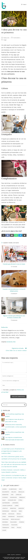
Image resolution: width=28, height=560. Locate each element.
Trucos (19, 527)
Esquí (4, 500)
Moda (20, 511)
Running (21, 522)
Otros (14, 341)
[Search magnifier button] (25, 405)
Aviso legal (11, 558)
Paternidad (11, 516)
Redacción (6, 37)
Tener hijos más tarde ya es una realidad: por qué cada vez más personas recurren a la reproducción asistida (13, 464)
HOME (8, 554)
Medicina (13, 511)
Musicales (11, 513)
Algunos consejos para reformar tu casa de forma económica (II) (14, 317)
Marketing (13, 508)
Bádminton (5, 494)
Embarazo (22, 497)
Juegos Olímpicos (7, 505)
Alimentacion (12, 489)
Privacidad (17, 558)
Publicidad (5, 519)
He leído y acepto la (12, 391)
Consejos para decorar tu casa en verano (14, 264)
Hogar (5, 40)
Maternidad (5, 511)
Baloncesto (5, 491)
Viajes (4, 530)
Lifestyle (5, 508)
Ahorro (4, 489)
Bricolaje (21, 491)
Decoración (9, 341)
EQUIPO (13, 554)
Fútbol (20, 500)
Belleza (14, 491)
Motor (4, 513)
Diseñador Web (19, 557)
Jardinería (15, 502)
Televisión (14, 524)
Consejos (18, 494)
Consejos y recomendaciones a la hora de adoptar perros (14, 290)
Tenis (12, 527)
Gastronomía (6, 502)
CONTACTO (18, 554)
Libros (16, 505)
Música (19, 513)
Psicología (20, 516)
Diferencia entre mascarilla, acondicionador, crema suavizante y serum (13, 427)
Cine (12, 494)
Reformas (5, 522)
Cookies (22, 558)
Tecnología (5, 524)
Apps (20, 489)
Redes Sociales (15, 519)
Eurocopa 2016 (12, 500)
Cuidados (5, 497)
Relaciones (13, 522)
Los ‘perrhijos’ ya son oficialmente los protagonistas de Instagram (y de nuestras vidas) (12, 451)
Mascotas (21, 508)
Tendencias (5, 527)
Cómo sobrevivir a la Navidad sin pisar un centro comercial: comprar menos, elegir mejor (13, 478)
